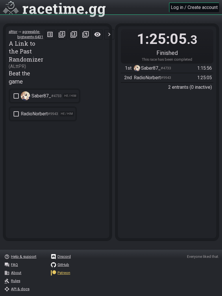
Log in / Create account (194, 7)
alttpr (13, 31)
